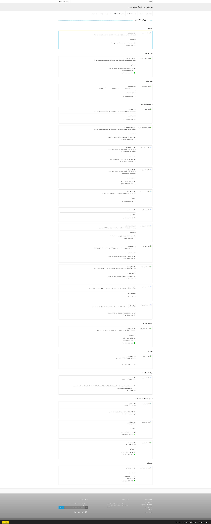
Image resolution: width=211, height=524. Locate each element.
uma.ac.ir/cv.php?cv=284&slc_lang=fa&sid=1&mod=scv (120, 43)
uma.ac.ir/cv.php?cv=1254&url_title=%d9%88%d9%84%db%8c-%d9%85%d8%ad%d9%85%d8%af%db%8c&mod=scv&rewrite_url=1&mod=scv (103, 386)
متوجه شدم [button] (5, 522)
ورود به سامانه (66, 1)
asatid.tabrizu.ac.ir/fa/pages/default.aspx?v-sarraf (121, 236)
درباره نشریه (148, 502)
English (150, 1)
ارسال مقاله (108, 13)
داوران (101, 13)
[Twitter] (82, 512)
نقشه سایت (148, 512)
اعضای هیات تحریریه (146, 504)
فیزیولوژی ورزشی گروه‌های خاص (140, 7)
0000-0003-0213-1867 (127, 73)
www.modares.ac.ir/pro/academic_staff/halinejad (121, 159)
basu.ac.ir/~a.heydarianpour (126, 181)
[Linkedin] (78, 512)
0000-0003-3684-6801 (127, 434)
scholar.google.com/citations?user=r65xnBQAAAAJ (121, 412)
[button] (174, 522)
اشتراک (61, 507)
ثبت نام (60, 1)
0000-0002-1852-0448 (127, 343)
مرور (140, 13)
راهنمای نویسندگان (119, 13)
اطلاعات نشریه (131, 13)
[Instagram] (86, 512)
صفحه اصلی (148, 13)
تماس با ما (94, 13)
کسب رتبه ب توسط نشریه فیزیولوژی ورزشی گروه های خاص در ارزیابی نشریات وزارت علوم (117, 505)
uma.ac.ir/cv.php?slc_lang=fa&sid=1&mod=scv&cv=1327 (120, 68)
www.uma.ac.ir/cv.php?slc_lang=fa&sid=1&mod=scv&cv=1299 (119, 256)
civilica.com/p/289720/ (127, 338)
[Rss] (75, 512)
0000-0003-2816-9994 (127, 455)
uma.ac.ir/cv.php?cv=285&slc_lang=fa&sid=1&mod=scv (120, 137)
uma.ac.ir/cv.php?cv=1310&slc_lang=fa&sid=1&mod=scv (120, 276)
